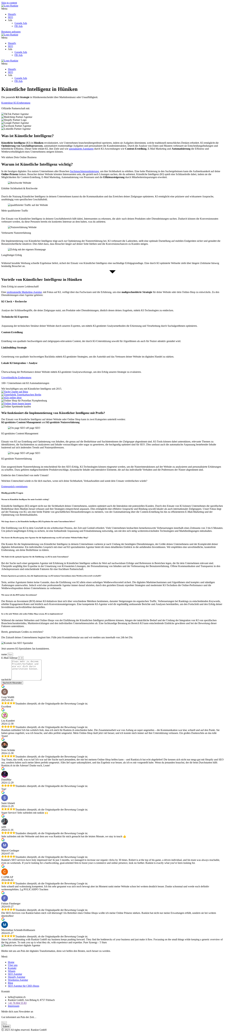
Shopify (12, 14)
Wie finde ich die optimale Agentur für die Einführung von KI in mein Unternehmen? (35, 557)
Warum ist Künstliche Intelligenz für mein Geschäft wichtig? (25, 499)
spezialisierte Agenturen (81, 148)
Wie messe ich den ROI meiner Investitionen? (19, 595)
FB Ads (18, 26)
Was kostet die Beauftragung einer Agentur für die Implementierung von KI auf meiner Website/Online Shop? (44, 538)
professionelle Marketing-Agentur (24, 292)
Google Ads (20, 23)
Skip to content (9, 2)
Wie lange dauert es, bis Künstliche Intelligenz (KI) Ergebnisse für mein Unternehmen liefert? (38, 521)
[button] (112, 8)
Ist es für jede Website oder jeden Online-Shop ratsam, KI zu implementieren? (32, 614)
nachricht (6, 679)
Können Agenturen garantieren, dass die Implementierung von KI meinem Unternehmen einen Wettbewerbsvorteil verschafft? (51, 576)
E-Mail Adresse (9, 657)
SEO (10, 17)
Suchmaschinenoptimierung (84, 171)
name (4, 654)
